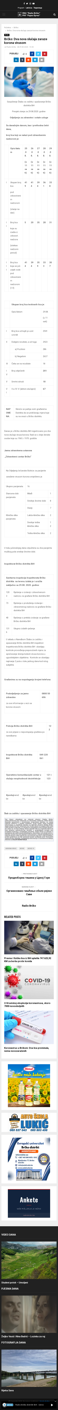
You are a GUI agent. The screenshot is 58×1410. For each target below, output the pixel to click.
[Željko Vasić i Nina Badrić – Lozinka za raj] (29, 1314)
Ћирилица (38, 8)
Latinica (29, 8)
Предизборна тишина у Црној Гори (29, 877)
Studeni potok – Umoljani (14, 1282)
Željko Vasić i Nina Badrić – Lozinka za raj (23, 1336)
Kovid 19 (31, 848)
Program (21, 8)
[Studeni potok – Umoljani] (29, 1260)
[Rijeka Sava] (29, 1368)
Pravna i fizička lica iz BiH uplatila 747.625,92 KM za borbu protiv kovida (27, 960)
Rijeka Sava (7, 1390)
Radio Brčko (11, 47)
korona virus (11, 848)
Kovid (22, 848)
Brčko (7, 35)
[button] (52, 1405)
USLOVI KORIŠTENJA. (19, 839)
